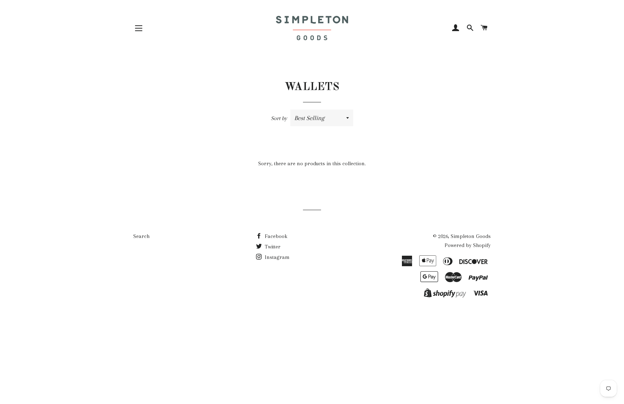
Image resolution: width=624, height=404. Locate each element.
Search (141, 236)
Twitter (272, 246)
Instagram (276, 257)
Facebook (275, 236)
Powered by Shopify (468, 245)
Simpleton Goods (471, 236)
